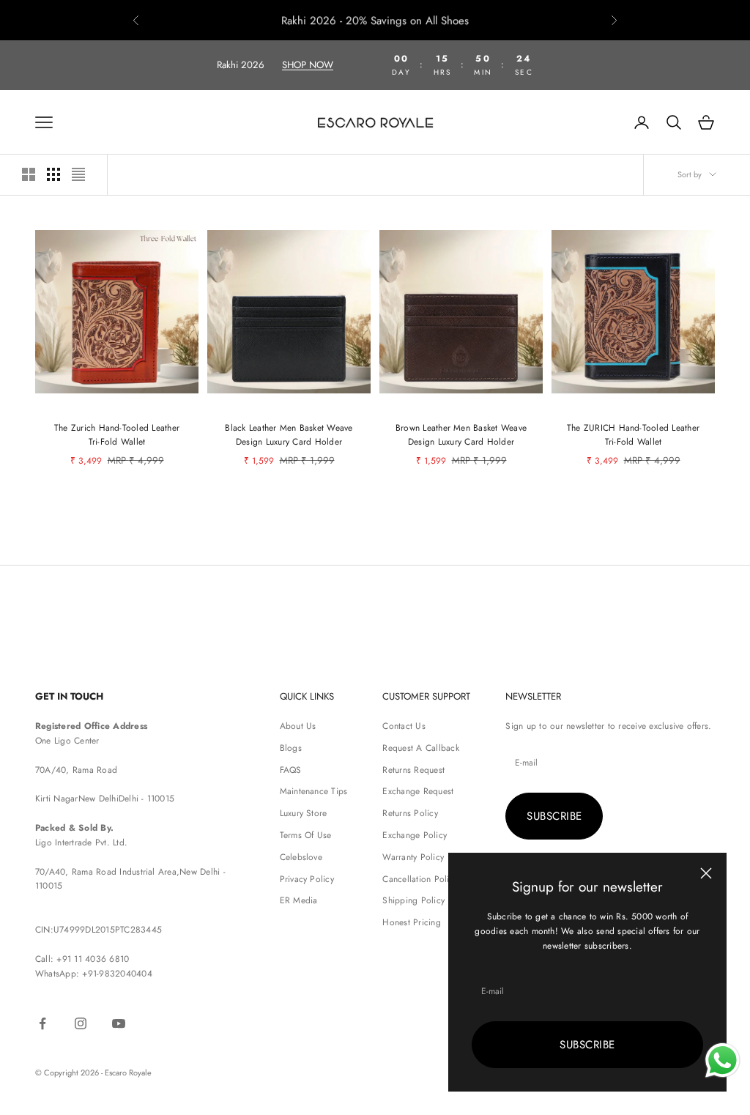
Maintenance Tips (314, 791)
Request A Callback (420, 748)
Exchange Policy (414, 835)
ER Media (299, 900)
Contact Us (403, 726)
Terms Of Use (306, 835)
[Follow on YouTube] (118, 1023)
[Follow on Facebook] (42, 1023)
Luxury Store (303, 813)
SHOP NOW (307, 65)
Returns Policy (409, 813)
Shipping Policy (413, 900)
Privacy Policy (307, 879)
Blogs (291, 748)
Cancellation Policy (420, 879)
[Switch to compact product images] (78, 174)
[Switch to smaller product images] (53, 174)
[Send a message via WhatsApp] (722, 1060)
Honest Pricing (411, 922)
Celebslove (301, 857)
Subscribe (587, 1045)
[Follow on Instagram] (80, 1023)
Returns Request (413, 770)
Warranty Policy (413, 857)
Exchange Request (417, 791)
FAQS (291, 770)
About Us (298, 726)
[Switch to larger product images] (28, 174)
